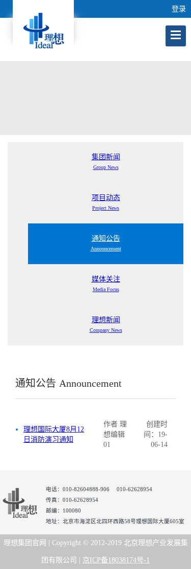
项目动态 (106, 202)
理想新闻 (106, 324)
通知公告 (106, 243)
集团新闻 (106, 161)
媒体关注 (106, 283)
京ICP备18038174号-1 (116, 560)
